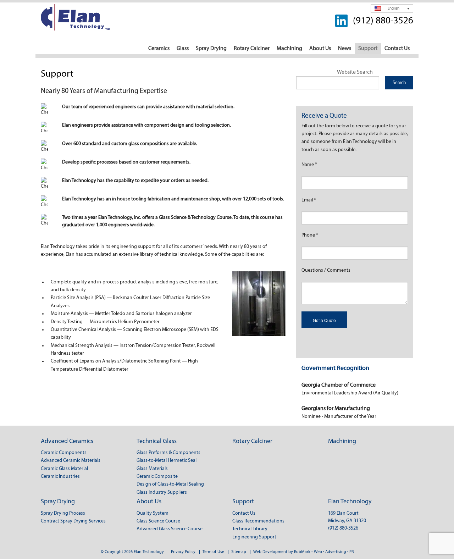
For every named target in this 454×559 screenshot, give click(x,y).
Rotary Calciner (252, 48)
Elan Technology (349, 502)
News (344, 48)
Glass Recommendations (258, 521)
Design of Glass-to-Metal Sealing (170, 484)
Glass (183, 48)
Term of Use (213, 552)
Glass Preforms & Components (168, 452)
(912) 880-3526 (383, 21)
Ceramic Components (64, 452)
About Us (320, 48)
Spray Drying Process (63, 513)
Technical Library (249, 529)
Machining (289, 48)
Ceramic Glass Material (64, 468)
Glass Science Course (158, 521)
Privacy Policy (183, 552)
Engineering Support (254, 537)
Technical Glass (157, 441)
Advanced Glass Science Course (170, 529)
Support (367, 48)
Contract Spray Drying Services (73, 521)
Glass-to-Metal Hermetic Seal (166, 460)
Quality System (152, 513)
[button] (392, 8)
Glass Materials (152, 468)
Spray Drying (211, 48)
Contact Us (397, 48)
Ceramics (159, 48)
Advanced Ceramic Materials (70, 460)
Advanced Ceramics (67, 441)
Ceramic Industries (60, 476)
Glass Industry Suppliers (162, 492)
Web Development (270, 552)
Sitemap (238, 552)
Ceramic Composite (157, 476)
